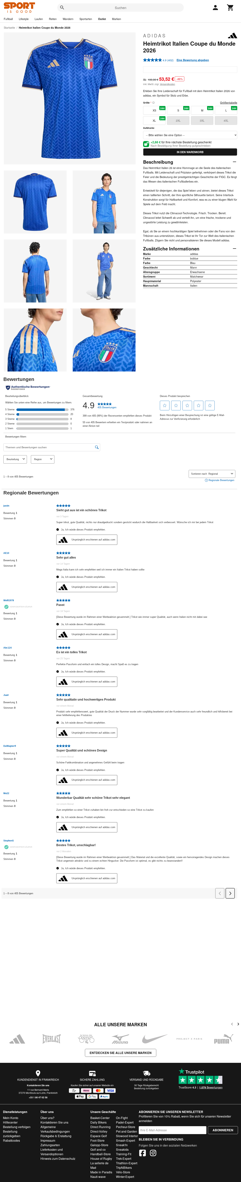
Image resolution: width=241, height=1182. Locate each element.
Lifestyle (24, 19)
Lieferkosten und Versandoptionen (51, 1151)
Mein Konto (10, 1118)
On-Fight (122, 1118)
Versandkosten (167, 84)
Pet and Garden (126, 1131)
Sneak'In (122, 1145)
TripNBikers (124, 1167)
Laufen (39, 19)
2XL (178, 120)
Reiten (53, 19)
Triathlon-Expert (126, 1163)
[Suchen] (62, 7)
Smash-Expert (125, 1140)
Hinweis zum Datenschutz (57, 1158)
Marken (116, 19)
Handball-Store (100, 1154)
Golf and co (98, 1149)
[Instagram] (153, 1153)
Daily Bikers (98, 1122)
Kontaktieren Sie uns (38, 1085)
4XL (226, 120)
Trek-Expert (123, 1158)
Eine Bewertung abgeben (193, 60)
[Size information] (153, 102)
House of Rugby (101, 1158)
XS (159, 109)
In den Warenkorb (190, 152)
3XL (202, 120)
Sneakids (122, 1149)
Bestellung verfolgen (17, 1127)
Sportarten (85, 19)
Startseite (9, 27)
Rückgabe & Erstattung (55, 1136)
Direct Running (100, 1127)
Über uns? (47, 1118)
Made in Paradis (101, 1172)
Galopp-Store (99, 1145)
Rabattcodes (11, 1140)
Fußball (8, 19)
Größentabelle (228, 102)
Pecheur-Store (125, 1127)
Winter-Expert (125, 1176)
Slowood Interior (127, 1136)
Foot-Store (97, 1140)
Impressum (47, 1140)
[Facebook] (142, 1153)
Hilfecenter (10, 1122)
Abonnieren (223, 1130)
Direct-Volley (98, 1131)
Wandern (68, 19)
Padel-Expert (124, 1122)
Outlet (102, 19)
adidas (154, 35)
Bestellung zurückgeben (146, 1088)
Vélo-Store (123, 1172)
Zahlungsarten (50, 1145)
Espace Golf (98, 1136)
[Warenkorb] (230, 7)
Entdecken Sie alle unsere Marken (121, 1053)
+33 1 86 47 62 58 (38, 1097)
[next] (238, 1024)
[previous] (232, 1024)
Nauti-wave (98, 1176)
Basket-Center (100, 1118)
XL (159, 119)
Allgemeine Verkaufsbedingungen (55, 1129)
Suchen (120, 7)
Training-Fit (123, 1154)
